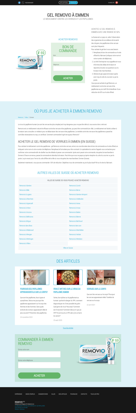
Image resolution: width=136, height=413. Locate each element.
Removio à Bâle (24, 190)
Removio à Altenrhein (26, 199)
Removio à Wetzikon (75, 239)
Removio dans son (75, 225)
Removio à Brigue (25, 221)
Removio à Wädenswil (26, 230)
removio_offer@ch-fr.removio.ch (24, 404)
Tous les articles (68, 328)
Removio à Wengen (25, 234)
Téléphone (56, 64)
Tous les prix (95, 394)
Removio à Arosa (74, 208)
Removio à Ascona (25, 212)
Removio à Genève (25, 185)
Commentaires (43, 394)
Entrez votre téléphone (25, 360)
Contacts (84, 394)
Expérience (18, 394)
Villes (53, 394)
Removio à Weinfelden (76, 230)
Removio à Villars (24, 243)
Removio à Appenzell (26, 203)
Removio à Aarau (74, 203)
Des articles (63, 394)
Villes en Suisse (68, 248)
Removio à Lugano (25, 194)
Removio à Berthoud (75, 221)
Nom (54, 55)
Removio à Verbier (75, 234)
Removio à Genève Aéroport (78, 194)
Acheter (68, 78)
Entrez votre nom (23, 349)
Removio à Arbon (25, 208)
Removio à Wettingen (26, 239)
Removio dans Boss (25, 225)
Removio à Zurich (75, 185)
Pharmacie (73, 394)
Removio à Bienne (75, 216)
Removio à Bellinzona (26, 216)
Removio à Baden (74, 212)
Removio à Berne (74, 190)
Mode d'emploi (30, 394)
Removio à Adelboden (76, 199)
